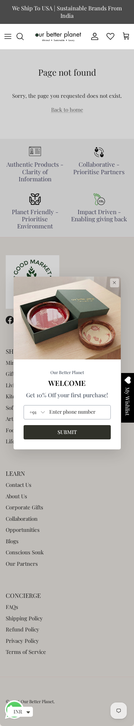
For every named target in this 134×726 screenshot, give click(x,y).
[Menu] (8, 36)
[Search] (23, 36)
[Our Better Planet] (58, 36)
